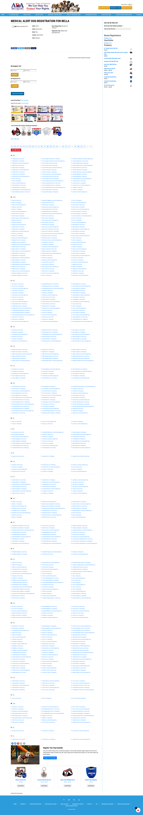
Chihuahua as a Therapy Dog (47, 292)
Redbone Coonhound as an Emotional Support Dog (21, 617)
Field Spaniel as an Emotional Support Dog (20, 373)
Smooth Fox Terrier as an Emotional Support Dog (81, 626)
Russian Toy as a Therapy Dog (78, 615)
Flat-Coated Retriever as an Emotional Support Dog (82, 371)
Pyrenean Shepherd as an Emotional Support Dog (81, 597)
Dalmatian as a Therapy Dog (17, 338)
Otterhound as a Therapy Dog (77, 551)
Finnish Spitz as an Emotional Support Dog (50, 375)
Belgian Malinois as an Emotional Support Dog (21, 257)
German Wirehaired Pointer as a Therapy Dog (20, 408)
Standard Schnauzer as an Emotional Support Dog (81, 659)
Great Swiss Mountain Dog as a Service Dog (80, 402)
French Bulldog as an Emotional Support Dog (80, 378)
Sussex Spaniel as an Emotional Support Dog (80, 665)
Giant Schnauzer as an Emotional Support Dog (51, 388)
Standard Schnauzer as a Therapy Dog (79, 656)
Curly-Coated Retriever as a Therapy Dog (80, 319)
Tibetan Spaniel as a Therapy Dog (18, 689)
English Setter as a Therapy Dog (48, 351)
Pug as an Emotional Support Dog (78, 578)
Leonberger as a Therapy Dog (47, 493)
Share (14, 48)
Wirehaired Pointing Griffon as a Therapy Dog (80, 713)
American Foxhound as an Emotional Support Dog (51, 174)
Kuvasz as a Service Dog (77, 467)
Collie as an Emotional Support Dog (79, 308)
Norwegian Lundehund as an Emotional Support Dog (82, 530)
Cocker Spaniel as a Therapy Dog (78, 299)
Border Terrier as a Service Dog (48, 268)
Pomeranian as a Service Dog (47, 584)
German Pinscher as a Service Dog (18, 386)
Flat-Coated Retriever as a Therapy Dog (79, 369)
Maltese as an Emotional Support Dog (19, 506)
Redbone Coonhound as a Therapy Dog (19, 615)
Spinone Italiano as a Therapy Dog (78, 643)
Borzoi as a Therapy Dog (77, 200)
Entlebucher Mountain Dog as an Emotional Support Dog (83, 360)
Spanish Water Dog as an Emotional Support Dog (81, 639)
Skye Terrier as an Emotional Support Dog (50, 661)
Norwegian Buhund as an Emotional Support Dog (51, 536)
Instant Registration (35, 804)
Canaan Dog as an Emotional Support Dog (20, 295)
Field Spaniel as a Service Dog (17, 369)
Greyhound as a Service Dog (77, 408)
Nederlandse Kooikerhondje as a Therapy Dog (20, 527)
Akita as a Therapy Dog (16, 180)
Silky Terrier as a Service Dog (47, 650)
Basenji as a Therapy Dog (17, 209)
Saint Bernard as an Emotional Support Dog (20, 630)
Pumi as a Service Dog (76, 586)
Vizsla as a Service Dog (16, 698)
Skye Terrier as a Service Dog (47, 656)
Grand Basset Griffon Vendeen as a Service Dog (51, 410)
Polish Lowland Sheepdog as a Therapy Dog (50, 580)
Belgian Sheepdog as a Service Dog (18, 260)
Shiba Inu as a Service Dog (47, 630)
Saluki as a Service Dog (16, 632)
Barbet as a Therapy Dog (16, 202)
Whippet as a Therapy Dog (47, 717)
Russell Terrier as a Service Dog (78, 606)
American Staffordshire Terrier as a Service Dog (51, 183)
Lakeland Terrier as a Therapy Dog (48, 479)
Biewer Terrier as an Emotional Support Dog (50, 226)
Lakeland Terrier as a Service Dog (18, 493)
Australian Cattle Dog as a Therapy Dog (79, 169)
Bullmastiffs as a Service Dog (78, 271)
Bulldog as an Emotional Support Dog (79, 268)
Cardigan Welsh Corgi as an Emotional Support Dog (21, 308)
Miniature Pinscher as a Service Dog (49, 517)
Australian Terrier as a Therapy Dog (79, 183)
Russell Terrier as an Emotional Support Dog (80, 610)
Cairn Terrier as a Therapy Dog (17, 286)
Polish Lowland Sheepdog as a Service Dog (50, 578)
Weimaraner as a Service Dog (17, 706)
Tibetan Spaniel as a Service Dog (18, 687)
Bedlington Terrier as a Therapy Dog (19, 242)
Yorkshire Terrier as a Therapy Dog (48, 739)
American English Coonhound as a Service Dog (21, 191)
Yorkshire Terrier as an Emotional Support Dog (81, 739)
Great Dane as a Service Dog (77, 388)
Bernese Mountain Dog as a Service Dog (49, 209)
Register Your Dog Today (50, 758)
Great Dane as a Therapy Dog (77, 390)
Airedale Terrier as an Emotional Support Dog (20, 176)
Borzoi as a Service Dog (46, 275)
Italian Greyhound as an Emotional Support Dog (81, 447)
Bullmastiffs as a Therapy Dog (78, 273)
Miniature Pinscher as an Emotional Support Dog (81, 503)
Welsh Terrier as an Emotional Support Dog (50, 706)
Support (89, 804)
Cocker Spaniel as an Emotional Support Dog (80, 301)
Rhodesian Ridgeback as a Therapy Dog (49, 608)
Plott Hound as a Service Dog (47, 564)
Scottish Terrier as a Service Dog (18, 659)
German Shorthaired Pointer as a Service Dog (20, 399)
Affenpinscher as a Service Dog (18, 158)
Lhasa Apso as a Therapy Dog (78, 484)
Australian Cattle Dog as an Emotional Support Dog (82, 172)
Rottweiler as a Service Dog (47, 613)
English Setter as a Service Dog (48, 349)
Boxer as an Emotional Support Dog (79, 222)
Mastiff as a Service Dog (16, 515)
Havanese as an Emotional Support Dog (79, 423)
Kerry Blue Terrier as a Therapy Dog (48, 464)
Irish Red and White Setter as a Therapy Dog (20, 447)
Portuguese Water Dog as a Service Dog (79, 567)
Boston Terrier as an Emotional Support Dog (80, 209)
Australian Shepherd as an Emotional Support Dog (81, 178)
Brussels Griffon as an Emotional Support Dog (81, 255)
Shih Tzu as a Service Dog (47, 637)
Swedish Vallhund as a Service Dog (79, 667)
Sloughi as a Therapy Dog (47, 665)
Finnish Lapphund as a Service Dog (18, 375)
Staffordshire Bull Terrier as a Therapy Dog (80, 650)
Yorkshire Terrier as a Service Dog (18, 739)
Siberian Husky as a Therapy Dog (48, 645)
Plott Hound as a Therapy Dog (47, 567)
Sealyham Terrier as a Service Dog (18, 665)
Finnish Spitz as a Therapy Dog (48, 373)
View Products (124, 4)
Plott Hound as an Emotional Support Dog (50, 569)
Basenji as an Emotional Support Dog (19, 211)
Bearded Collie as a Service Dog (18, 226)
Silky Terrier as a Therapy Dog (47, 652)
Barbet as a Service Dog (16, 200)
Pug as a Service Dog (76, 573)
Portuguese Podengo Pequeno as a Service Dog (51, 597)
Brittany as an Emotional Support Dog (79, 248)
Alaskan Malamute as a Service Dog (19, 185)
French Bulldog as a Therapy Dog (78, 375)
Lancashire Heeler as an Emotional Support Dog (51, 488)
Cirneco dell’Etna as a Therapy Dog (78, 288)
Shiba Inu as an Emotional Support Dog (49, 634)
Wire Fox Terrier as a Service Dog (48, 722)
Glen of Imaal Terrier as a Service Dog (49, 390)
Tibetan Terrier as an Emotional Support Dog (50, 687)
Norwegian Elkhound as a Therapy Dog (49, 541)
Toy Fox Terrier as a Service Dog (48, 689)
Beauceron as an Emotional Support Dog (19, 237)
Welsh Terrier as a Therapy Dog (18, 722)
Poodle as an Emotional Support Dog (49, 595)
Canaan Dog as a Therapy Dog (17, 292)
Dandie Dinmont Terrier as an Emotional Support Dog (52, 334)
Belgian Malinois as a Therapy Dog (18, 255)
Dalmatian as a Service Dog (17, 336)
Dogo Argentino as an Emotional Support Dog (81, 334)
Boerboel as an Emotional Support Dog (49, 260)
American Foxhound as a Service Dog (49, 169)
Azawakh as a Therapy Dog (77, 189)
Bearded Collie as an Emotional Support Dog (20, 231)
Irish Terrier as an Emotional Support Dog (50, 445)
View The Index (24, 100)
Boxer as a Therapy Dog (76, 220)
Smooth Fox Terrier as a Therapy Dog (49, 672)
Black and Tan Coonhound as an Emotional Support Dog (52, 233)
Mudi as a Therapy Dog (76, 515)
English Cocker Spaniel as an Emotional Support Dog (22, 354)
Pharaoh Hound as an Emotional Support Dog (50, 562)
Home (2, 14)
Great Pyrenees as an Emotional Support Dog (80, 399)
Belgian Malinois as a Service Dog (18, 253)
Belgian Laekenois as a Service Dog (19, 246)
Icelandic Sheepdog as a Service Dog (19, 438)
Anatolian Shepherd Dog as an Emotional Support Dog (82, 165)
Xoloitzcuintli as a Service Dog (18, 730)
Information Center (91, 14)
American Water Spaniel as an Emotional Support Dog (82, 158)
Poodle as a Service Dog (46, 591)
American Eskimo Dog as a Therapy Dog (49, 165)
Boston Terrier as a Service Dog (78, 204)
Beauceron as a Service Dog (17, 233)
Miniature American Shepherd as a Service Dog (51, 503)
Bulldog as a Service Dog (77, 264)
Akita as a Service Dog (16, 178)
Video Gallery (64, 804)
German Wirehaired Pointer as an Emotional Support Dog (23, 410)
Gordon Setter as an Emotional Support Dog (50, 408)
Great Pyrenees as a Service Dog (78, 395)
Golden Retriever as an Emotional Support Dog (51, 402)
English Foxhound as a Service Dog (18, 356)
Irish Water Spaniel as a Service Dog (49, 447)
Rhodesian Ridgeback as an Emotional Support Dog (52, 610)
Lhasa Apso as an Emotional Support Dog (80, 486)
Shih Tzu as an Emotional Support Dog (49, 641)
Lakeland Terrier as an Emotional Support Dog (51, 482)
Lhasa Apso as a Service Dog (77, 482)
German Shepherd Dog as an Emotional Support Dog (22, 397)
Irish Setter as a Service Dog (47, 434)
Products (139, 14)
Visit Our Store (24, 103)
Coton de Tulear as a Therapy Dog (78, 312)
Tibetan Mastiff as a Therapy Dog (18, 683)
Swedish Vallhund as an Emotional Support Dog (81, 672)
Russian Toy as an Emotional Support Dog (80, 617)
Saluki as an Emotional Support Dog (19, 637)
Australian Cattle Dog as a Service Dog (79, 167)
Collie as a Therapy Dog (76, 306)
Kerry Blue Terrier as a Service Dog (18, 471)
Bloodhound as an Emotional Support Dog (50, 246)
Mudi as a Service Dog (76, 512)
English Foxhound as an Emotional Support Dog (21, 360)
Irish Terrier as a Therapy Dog (47, 443)
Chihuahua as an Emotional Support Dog (49, 295)
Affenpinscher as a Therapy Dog (18, 161)
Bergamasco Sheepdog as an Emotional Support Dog (52, 200)
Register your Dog (127, 8)
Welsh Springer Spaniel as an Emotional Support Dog (22, 717)
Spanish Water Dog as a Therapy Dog (79, 637)
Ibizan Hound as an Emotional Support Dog (20, 436)
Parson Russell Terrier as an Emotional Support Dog (22, 573)
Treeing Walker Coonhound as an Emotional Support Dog (83, 689)
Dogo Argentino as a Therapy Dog (78, 332)
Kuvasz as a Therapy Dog (77, 469)
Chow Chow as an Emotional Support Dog (50, 321)
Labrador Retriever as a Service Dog (19, 479)
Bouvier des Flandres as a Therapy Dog (79, 213)
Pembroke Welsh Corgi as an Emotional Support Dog (22, 586)
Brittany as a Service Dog (77, 244)
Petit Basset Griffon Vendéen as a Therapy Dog (21, 591)
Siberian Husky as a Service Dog (48, 643)
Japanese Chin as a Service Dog (18, 456)
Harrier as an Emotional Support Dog (49, 421)
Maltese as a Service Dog (17, 501)
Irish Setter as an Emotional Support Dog (50, 438)
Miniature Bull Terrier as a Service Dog (49, 510)
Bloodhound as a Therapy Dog (47, 244)
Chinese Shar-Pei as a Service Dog (48, 303)
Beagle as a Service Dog (16, 220)
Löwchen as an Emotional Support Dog (79, 493)
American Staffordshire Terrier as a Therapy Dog (51, 185)
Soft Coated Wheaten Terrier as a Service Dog (81, 628)
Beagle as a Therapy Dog (16, 222)
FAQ (97, 804)
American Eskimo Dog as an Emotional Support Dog (52, 167)
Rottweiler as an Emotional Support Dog (49, 617)
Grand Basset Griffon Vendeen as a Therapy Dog (51, 412)
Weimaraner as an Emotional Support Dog (20, 711)
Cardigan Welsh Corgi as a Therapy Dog (19, 306)
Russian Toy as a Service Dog (77, 613)
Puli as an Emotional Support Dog (78, 584)
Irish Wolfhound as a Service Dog (78, 436)
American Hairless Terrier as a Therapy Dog (50, 178)
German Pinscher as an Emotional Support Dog (21, 390)
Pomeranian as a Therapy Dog (47, 586)
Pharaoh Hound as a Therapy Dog (18, 597)
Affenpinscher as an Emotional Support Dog (20, 163)
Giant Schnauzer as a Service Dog (18, 412)
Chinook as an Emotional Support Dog (49, 314)
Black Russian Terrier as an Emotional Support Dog (51, 240)
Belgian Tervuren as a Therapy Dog (18, 268)
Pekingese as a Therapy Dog (17, 578)
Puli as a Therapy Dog (76, 582)
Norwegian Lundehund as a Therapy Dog (79, 527)
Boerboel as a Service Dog (47, 255)
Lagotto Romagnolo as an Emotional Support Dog (21, 491)
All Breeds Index (13, 14)
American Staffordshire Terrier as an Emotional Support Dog (53, 187)
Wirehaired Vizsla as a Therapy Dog (79, 720)
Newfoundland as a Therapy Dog (18, 541)
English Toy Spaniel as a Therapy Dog (79, 351)
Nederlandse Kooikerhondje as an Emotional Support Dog (23, 530)
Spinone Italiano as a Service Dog (78, 641)
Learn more (21, 785)
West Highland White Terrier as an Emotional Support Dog (53, 713)
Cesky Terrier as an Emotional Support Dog (20, 321)
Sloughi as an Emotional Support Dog (49, 667)
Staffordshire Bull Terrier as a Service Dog (80, 648)
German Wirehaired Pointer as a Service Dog (20, 406)
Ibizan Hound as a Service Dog (18, 432)
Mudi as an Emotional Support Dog (79, 517)
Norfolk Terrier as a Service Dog (48, 525)
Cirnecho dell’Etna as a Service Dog (79, 284)
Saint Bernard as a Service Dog (18, 626)
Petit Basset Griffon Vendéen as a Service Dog (21, 589)
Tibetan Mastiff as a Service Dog (18, 680)
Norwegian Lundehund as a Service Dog (79, 525)
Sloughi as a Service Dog (47, 663)
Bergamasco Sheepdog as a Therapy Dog (20, 275)
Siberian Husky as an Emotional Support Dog (50, 648)
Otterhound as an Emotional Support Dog (80, 554)
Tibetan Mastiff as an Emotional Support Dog (20, 685)
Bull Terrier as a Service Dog (77, 257)
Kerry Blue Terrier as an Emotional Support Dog (51, 467)
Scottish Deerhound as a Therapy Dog (19, 654)
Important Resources (107, 804)
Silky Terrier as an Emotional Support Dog (50, 654)
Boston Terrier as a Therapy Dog (78, 207)
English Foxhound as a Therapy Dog (18, 358)
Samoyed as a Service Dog (17, 639)
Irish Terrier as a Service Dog (47, 441)
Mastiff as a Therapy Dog (17, 517)
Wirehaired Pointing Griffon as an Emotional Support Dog (83, 715)
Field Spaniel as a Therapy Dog (18, 371)
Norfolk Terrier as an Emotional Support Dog (50, 530)
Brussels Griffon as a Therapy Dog (78, 253)
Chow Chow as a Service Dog (47, 317)
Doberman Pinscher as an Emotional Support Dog (51, 341)
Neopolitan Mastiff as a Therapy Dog (19, 534)
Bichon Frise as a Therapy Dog (48, 218)
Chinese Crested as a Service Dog (48, 297)
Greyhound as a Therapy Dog (77, 410)
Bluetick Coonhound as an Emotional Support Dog (51, 253)
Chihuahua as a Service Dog (47, 290)
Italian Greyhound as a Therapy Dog (79, 445)
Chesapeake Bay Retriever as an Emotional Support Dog (52, 288)
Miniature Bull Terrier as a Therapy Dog (49, 512)
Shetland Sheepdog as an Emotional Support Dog (51, 628)
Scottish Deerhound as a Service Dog (19, 652)
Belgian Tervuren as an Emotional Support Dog (21, 271)
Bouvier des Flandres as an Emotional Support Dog (82, 215)
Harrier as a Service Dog (16, 421)
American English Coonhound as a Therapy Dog (51, 158)
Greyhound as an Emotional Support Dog (80, 412)
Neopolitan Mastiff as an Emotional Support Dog (21, 536)
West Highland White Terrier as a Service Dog (50, 709)
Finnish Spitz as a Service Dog (48, 371)
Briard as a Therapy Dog (76, 240)
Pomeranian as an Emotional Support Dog (50, 589)
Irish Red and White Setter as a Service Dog (20, 445)
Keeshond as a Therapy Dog (17, 467)
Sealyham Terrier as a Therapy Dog (18, 667)
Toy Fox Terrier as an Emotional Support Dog (80, 683)
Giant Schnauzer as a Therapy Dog (48, 386)
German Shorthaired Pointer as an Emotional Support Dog (23, 404)
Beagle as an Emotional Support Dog (19, 224)
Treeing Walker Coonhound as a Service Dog (80, 685)
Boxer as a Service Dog (76, 218)
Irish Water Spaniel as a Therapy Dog (79, 432)
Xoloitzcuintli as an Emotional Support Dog (80, 730)
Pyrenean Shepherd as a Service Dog (79, 593)
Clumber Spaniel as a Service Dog (78, 290)
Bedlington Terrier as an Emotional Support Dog (21, 244)
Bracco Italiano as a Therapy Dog (78, 233)
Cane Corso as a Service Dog (17, 297)
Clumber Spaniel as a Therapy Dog (78, 292)
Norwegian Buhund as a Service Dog (49, 532)
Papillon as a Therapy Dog (17, 564)
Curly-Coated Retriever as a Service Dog (79, 317)
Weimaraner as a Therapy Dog (17, 709)
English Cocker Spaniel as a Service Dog (19, 349)
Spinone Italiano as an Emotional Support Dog (81, 645)
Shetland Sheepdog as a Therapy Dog (49, 626)
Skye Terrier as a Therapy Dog (47, 659)
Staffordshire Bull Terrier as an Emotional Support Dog (82, 652)
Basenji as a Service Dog (16, 207)
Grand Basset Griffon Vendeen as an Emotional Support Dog (83, 386)
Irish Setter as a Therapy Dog (47, 436)
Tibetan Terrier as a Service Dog (48, 683)
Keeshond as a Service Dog (17, 464)
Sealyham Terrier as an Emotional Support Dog (21, 670)
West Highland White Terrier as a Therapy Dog (50, 711)
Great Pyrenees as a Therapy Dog (78, 397)
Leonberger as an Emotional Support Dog (80, 479)
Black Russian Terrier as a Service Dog (49, 235)
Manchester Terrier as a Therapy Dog (19, 510)
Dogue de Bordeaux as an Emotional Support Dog (81, 341)
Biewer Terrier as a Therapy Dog (48, 224)
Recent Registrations (71, 806)
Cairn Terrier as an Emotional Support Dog (20, 288)
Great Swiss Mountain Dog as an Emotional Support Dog (83, 406)
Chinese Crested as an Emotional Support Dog (51, 301)
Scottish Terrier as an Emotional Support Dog (20, 663)
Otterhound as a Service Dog (47, 554)
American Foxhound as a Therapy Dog (49, 172)
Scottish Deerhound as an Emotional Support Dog (21, 656)
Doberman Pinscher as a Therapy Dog (49, 338)
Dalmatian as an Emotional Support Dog (19, 341)
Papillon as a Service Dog (17, 562)
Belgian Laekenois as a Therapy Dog (19, 248)
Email (28, 48)
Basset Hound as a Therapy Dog (18, 215)
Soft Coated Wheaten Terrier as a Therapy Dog (81, 630)
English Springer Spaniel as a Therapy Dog (50, 358)
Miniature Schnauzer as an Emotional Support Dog (81, 510)
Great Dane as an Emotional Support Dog (80, 393)
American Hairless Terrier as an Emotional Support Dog (52, 180)
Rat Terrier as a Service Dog (17, 606)
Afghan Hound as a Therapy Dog (18, 167)
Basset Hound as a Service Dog (18, 213)
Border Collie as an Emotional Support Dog (50, 266)
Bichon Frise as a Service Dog (47, 215)
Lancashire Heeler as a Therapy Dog (49, 486)
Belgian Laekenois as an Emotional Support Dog (21, 251)
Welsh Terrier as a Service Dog (18, 720)
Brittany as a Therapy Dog (77, 246)
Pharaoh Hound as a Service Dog (18, 595)
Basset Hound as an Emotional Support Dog (20, 218)
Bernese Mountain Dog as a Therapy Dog (49, 211)
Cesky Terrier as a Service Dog (18, 317)
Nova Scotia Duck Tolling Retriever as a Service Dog (82, 538)
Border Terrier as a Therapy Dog (48, 271)
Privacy (73, 809)
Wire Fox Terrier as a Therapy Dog (78, 706)
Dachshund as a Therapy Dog (17, 332)
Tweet (21, 48)
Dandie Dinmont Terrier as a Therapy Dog (50, 332)
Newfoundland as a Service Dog (18, 538)
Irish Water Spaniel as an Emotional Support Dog (81, 434)
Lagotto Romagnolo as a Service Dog (19, 486)
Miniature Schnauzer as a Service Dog (79, 506)
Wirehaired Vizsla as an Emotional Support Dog (81, 722)
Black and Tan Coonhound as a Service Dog (50, 229)
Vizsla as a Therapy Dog (46, 698)
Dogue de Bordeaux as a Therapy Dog (79, 338)
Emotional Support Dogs (55, 14)
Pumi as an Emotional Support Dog (79, 591)
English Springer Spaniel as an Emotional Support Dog (52, 360)
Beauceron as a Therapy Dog (17, 235)
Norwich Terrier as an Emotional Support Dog (80, 536)
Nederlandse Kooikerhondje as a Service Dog (20, 525)
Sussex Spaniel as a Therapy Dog (78, 663)
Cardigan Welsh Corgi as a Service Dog (19, 303)
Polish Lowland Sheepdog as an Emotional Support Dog (52, 582)
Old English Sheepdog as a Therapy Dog (19, 554)
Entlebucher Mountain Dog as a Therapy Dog (80, 358)
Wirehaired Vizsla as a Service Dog (79, 717)
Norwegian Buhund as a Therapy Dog (49, 534)
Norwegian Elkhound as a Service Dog (49, 538)
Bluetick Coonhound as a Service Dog (49, 248)
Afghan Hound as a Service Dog (18, 165)
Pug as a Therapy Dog (76, 575)
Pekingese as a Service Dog (17, 575)
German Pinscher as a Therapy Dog (18, 388)
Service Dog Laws (106, 14)
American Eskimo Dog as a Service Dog (49, 163)
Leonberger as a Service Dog (47, 491)
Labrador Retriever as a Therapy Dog (19, 482)
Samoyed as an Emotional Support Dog (19, 643)
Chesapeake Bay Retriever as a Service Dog (50, 284)
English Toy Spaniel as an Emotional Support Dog (81, 354)
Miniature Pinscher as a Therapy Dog (79, 501)
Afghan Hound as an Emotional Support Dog (20, 169)
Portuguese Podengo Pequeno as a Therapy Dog (81, 562)
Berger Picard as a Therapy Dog (48, 204)
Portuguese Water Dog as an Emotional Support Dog (82, 571)
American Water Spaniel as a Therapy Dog (50, 191)
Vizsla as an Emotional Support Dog (79, 698)
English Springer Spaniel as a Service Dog (50, 356)
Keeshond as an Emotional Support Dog (19, 469)
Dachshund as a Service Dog (17, 330)
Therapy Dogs (39, 14)
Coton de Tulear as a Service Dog (78, 310)
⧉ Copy (33, 48)
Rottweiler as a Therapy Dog (47, 615)
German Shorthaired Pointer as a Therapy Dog (20, 402)
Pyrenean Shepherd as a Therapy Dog (79, 595)
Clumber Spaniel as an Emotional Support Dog (81, 295)
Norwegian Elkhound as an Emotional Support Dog (51, 543)
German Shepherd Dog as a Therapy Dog (19, 395)
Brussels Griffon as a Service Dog (78, 251)
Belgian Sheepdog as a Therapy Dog (19, 262)
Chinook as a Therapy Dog (47, 312)
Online (108, 38)
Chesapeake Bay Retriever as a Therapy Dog (50, 286)
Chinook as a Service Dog (47, 310)
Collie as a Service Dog (76, 303)
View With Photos (16, 150)
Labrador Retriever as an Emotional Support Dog (21, 484)
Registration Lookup (115, 8)
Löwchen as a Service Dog (77, 488)
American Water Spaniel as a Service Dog (50, 189)
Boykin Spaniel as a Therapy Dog (78, 226)
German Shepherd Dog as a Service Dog (19, 393)
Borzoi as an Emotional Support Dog (79, 202)
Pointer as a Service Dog (47, 571)
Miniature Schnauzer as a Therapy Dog (79, 508)
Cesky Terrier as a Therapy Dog (18, 319)
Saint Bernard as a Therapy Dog (18, 628)
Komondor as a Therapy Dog (47, 471)
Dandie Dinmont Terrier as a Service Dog (49, 330)
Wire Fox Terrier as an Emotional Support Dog (81, 709)
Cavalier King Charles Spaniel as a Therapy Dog (21, 312)
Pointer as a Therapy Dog (47, 573)
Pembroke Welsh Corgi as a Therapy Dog (19, 584)
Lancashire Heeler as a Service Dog (49, 484)
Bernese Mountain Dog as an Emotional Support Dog (52, 213)
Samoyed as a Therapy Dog (17, 641)
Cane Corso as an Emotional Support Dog (20, 301)
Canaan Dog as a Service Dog (17, 290)
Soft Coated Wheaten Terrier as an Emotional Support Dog (83, 632)
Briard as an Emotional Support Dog (79, 242)
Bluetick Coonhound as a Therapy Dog (49, 251)
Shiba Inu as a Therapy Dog (47, 632)
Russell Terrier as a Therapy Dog (78, 608)
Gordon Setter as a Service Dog (48, 404)
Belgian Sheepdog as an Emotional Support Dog (21, 264)
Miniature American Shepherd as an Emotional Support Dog (53, 508)
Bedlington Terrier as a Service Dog (18, 240)
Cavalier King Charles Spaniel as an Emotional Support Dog (23, 314)
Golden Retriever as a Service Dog (48, 397)
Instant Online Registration (124, 14)
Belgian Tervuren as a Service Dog (18, 266)
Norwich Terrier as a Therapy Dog (78, 534)
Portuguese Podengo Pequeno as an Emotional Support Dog (83, 564)
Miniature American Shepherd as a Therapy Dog (51, 506)
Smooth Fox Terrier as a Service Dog (49, 670)
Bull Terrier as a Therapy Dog (77, 260)
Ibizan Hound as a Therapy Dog (18, 434)
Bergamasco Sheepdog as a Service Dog (19, 273)
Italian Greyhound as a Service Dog (79, 443)
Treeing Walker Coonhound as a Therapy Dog (80, 687)
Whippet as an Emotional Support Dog (49, 720)
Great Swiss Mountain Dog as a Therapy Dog (80, 404)
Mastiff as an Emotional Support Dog (49, 501)
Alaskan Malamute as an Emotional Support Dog (21, 189)
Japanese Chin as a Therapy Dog (48, 456)
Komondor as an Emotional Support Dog (80, 464)
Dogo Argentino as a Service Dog (78, 330)
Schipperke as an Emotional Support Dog (20, 650)
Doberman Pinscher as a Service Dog (49, 336)
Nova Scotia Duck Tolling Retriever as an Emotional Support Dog (84, 543)
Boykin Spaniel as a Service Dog (78, 224)
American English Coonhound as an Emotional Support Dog (53, 161)
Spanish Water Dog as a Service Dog (79, 634)
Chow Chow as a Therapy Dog (47, 319)
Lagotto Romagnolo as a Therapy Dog (19, 488)
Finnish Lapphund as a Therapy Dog (18, 378)
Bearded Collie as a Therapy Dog (18, 229)
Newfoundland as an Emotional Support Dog (20, 543)
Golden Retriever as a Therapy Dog (48, 399)
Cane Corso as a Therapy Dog (17, 299)
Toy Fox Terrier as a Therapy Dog (78, 680)
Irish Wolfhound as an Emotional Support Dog (81, 441)
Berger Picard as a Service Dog (48, 202)
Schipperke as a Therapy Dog (17, 648)
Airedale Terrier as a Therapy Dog (18, 174)
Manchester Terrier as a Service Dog (19, 508)
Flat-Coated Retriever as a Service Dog (49, 378)
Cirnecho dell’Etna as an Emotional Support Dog (81, 286)
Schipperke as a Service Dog (17, 645)
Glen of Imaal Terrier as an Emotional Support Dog (51, 395)
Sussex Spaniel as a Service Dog (78, 661)
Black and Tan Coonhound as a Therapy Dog (50, 231)
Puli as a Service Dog (76, 580)
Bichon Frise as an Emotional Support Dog (50, 220)
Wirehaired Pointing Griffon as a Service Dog (80, 711)
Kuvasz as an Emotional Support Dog (79, 471)
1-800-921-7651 (104, 7)
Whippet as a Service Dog (47, 715)
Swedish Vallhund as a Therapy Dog (79, 670)
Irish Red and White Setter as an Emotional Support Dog (52, 432)
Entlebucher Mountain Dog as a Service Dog (80, 356)
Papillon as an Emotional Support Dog (19, 567)
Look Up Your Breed (17, 93)
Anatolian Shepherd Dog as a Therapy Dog (80, 163)
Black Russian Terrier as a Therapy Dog (49, 237)
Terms (69, 809)
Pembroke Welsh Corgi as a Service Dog (19, 582)
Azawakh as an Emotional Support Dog (79, 191)
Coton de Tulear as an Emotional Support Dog (81, 314)
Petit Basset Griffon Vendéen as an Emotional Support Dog (23, 593)
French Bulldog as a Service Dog (78, 373)
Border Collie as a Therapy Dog (48, 264)
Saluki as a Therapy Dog (16, 634)
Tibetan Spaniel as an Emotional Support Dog (50, 680)
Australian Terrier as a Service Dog (79, 180)
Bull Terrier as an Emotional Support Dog (80, 262)
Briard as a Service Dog (76, 237)
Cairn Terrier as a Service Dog (17, 284)
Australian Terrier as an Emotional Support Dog (81, 185)
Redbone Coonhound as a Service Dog (19, 613)
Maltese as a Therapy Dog (17, 503)
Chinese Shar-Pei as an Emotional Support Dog (51, 308)
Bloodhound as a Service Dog (47, 242)
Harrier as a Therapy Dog (16, 423)
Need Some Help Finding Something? (113, 26)
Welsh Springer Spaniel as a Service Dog (19, 713)
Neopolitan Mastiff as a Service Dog (19, 532)
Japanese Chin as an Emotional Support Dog (80, 456)
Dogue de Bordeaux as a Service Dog (79, 336)
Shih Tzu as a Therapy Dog (47, 639)
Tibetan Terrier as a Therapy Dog (48, 685)
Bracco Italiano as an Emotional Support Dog (80, 235)
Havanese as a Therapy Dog (77, 421)
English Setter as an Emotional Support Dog (50, 354)
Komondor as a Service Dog (47, 469)
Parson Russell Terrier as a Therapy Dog (19, 571)
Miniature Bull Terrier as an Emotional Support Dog (51, 515)
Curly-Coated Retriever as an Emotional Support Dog (82, 321)
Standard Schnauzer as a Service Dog (79, 654)
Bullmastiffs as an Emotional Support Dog (80, 275)
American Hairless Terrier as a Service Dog (50, 176)
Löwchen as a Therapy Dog (77, 491)
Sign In (130, 4)
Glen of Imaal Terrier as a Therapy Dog (49, 393)
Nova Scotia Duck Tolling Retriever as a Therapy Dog (82, 541)
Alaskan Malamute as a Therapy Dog (19, 187)
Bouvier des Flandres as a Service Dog (79, 211)
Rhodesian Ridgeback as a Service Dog (49, 606)
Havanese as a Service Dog (47, 423)
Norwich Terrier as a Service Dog (78, 532)
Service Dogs (26, 14)
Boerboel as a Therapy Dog (47, 257)
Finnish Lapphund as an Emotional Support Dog (51, 369)
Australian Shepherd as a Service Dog (79, 174)
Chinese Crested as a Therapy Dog (48, 299)
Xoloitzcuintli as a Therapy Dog (48, 730)
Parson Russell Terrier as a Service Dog (19, 569)
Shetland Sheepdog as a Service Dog (19, 672)
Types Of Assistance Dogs (74, 14)
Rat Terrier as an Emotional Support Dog (19, 610)
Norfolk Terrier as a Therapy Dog (48, 527)
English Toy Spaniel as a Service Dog (79, 349)
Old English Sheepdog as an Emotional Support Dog (52, 551)
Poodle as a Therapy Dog (47, 593)
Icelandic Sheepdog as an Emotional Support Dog (21, 443)
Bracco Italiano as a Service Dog (78, 231)
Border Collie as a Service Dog (48, 262)
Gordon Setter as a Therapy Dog (48, 406)
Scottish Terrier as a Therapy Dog (18, 661)
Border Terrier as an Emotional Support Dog (50, 273)
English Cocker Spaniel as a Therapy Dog (19, 351)
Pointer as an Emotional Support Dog (49, 575)
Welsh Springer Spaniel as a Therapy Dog (19, 715)
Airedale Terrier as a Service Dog (18, 172)
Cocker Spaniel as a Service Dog (78, 297)
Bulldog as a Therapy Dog (77, 266)
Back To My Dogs (15, 139)
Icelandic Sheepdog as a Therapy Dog (19, 441)
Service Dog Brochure (123, 804)
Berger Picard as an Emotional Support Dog (50, 207)
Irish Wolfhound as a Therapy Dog (78, 438)
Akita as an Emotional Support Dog (18, 183)
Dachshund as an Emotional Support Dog (19, 334)
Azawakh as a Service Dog (77, 187)
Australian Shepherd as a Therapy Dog (79, 176)
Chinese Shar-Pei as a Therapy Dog (48, 306)
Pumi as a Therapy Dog (76, 589)
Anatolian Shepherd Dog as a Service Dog (80, 161)
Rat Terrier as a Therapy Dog (17, 608)
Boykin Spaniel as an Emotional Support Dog (80, 229)
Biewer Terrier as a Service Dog (48, 222)
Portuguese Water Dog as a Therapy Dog (80, 569)
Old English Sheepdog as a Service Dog (19, 551)
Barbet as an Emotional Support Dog (19, 204)
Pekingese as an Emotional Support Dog (19, 580)
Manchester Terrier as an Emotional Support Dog (21, 512)
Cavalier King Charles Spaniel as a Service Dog (21, 310)
